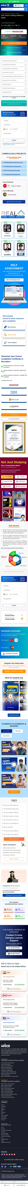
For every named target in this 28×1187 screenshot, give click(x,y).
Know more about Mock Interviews (14, 571)
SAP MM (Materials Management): (12, 166)
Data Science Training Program (6, 1068)
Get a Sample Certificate (14, 418)
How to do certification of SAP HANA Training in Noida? (12, 812)
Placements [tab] (18, 731)
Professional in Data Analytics (6, 1095)
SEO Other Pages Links (8, 1171)
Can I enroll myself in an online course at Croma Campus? (12, 819)
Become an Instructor (5, 1134)
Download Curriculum (15, 201)
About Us (2, 1104)
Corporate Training (4, 1133)
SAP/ (5, 13)
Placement (3, 1128)
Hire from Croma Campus (5, 1136)
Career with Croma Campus (6, 1130)
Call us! (7, 1185)
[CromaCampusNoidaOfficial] (2, 1154)
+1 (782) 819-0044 (7, 1007)
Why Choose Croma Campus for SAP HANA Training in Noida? (12, 805)
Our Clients (3, 1131)
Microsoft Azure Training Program (7, 1065)
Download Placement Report (14, 895)
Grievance (3, 1119)
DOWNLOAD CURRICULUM (14, 48)
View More (13, 792)
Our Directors (3, 1106)
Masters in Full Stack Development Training (9, 1094)
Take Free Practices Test (13, 279)
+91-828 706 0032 (10, 619)
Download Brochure (4, 1139)
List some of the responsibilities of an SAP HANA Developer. (12, 830)
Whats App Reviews (22, 486)
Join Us (2, 1137)
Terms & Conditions (4, 1115)
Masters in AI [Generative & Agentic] (7, 1088)
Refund (2, 1140)
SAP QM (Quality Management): (12, 174)
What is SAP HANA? (8, 827)
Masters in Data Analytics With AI (7, 1091)
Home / (2, 13)
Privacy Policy (12, 144)
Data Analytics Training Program (7, 1070)
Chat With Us (21, 1185)
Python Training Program (5, 1074)
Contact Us (3, 1109)
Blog (2, 1110)
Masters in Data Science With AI (7, 1092)
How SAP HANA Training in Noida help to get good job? (12, 808)
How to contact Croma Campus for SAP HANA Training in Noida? (12, 834)
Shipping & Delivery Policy (6, 1142)
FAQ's (2, 1113)
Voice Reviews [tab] (6, 735)
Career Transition (8, 476)
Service (2, 1127)
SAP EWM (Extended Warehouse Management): (14, 162)
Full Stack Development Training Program (8, 1071)
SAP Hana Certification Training (12, 13)
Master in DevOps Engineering (6, 1085)
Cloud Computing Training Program (7, 1062)
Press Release (3, 1118)
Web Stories (3, 1112)
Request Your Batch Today (14, 671)
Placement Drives (22, 481)
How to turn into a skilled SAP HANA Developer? (12, 823)
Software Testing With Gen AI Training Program (9, 1076)
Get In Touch (14, 414)
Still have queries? (14, 839)
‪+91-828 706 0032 (9, 615)
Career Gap (22, 476)
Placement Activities (8, 481)
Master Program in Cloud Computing (7, 1083)
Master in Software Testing (6, 1086)
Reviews (2, 1107)
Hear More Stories (14, 715)
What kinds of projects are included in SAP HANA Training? (12, 816)
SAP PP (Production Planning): (12, 170)
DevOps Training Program (6, 1064)
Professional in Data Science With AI (7, 1097)
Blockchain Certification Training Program (8, 1073)
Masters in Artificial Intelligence (6, 1089)
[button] (10, 108)
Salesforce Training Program (6, 1067)
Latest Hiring (8, 486)
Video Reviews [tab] (6, 731)
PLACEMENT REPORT (14, 43)
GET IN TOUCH (14, 859)
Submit (14, 140)
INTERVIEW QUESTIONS (14, 52)
